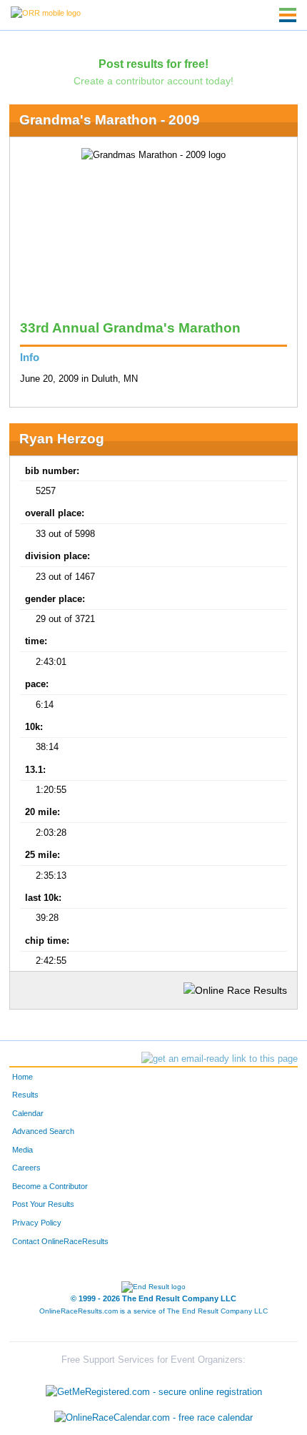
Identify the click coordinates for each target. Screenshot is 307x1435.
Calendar (28, 1113)
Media (22, 1149)
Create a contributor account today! (153, 81)
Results (25, 1094)
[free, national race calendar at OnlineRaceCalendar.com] (153, 1417)
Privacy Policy (36, 1222)
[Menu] (287, 15)
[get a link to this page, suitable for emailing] (219, 1059)
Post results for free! (153, 63)
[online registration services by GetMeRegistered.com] (154, 1389)
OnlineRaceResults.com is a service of (153, 1311)
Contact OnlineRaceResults (60, 1241)
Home (22, 1076)
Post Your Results (43, 1204)
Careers (26, 1167)
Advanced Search (43, 1131)
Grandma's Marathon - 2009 (109, 119)
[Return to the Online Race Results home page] (46, 12)
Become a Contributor (50, 1186)
